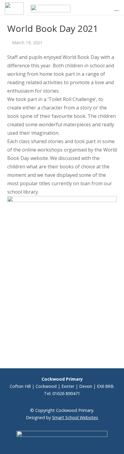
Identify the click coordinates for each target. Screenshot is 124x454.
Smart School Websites (75, 417)
